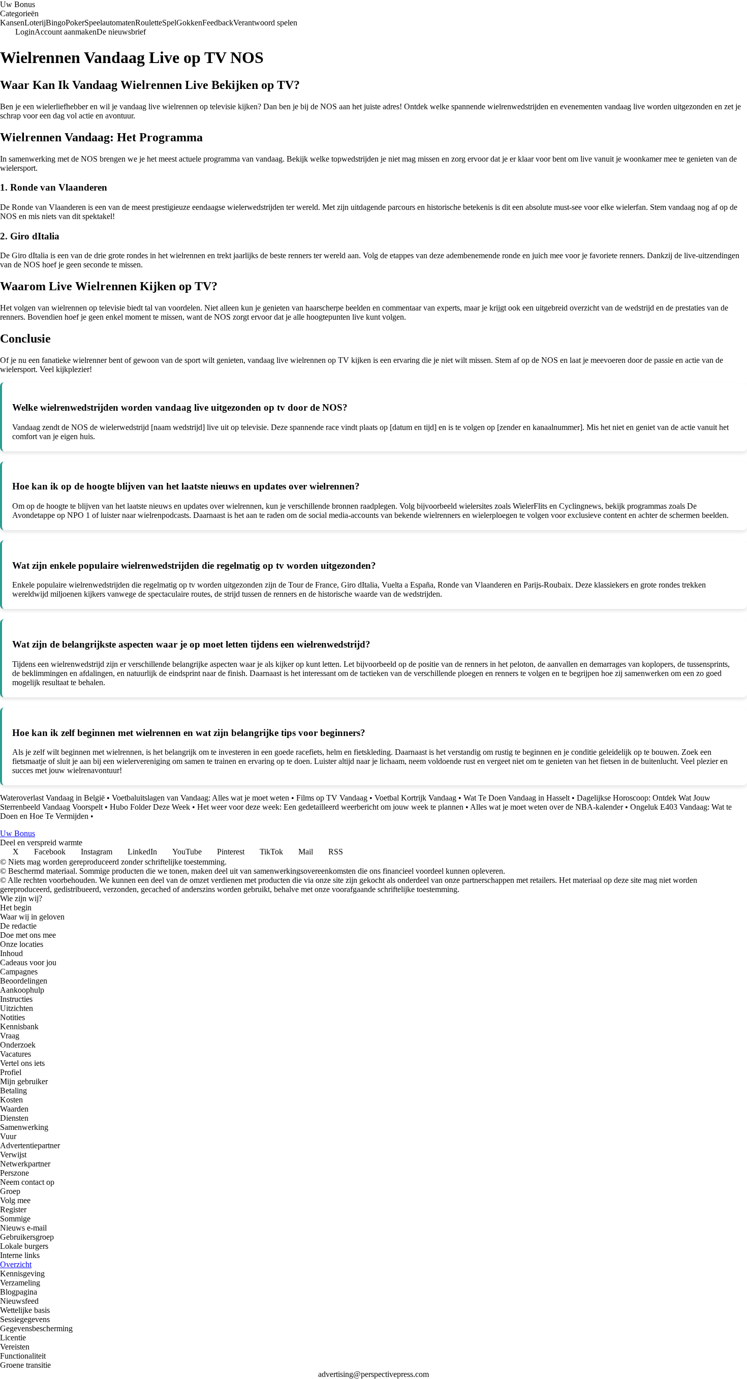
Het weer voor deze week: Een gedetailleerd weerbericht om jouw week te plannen (330, 807)
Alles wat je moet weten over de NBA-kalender (546, 807)
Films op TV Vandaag (331, 797)
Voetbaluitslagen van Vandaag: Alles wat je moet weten (200, 797)
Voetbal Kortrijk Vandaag (415, 797)
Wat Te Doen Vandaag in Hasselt (516, 797)
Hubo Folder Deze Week (150, 807)
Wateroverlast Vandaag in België (52, 797)
